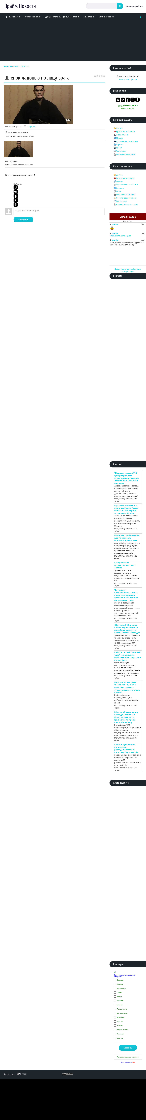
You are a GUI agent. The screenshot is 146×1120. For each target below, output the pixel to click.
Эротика (120, 1025)
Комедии (120, 984)
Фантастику (121, 1017)
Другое (119, 128)
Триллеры (120, 1001)
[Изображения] (18, 149)
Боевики (120, 1005)
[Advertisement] (72, 41)
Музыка (119, 138)
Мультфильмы (122, 1013)
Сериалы (25, 66)
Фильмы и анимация (125, 154)
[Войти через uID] (16, 187)
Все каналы (121, 201)
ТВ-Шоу (120, 1021)
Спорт (119, 147)
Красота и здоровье (125, 131)
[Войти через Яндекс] (16, 200)
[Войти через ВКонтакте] (16, 192)
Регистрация (132, 6)
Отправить (23, 220)
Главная (8, 66)
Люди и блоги (122, 134)
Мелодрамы (121, 988)
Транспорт (121, 151)
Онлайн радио (128, 217)
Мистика (120, 1038)
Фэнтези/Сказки (122, 1030)
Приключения (122, 1009)
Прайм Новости (20, 6)
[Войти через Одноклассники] (16, 204)
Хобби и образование (126, 198)
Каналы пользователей (127, 204)
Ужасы (119, 996)
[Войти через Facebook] (16, 196)
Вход (142, 6)
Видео (16, 66)
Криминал (120, 1034)
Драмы (119, 992)
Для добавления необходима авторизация (127, 270)
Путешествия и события (127, 141)
